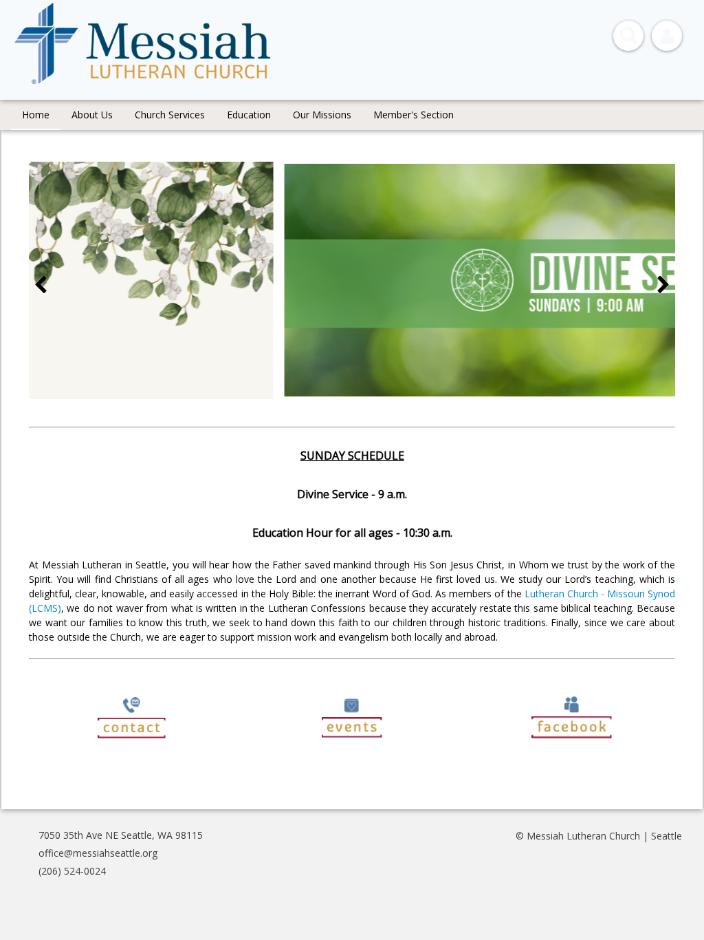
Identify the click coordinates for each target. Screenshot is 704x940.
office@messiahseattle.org (97, 852)
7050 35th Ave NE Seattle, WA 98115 (120, 835)
